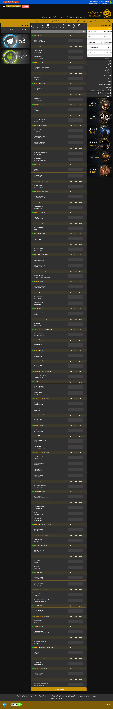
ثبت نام (25, 6)
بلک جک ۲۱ (45, 21)
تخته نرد (102, 21)
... (91, 34)
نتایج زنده (60, 17)
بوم (84, 21)
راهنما (38, 17)
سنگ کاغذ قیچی (56, 21)
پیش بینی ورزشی (80, 17)
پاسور (72, 21)
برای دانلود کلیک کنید (11, 2)
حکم (78, 21)
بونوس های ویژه (107, 704)
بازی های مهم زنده (105, 25)
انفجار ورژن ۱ (92, 21)
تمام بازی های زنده (58, 689)
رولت (65, 21)
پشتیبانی (44, 17)
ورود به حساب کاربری (13, 6)
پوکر (109, 21)
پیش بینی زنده (70, 17)
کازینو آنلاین (52, 17)
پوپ (37, 21)
